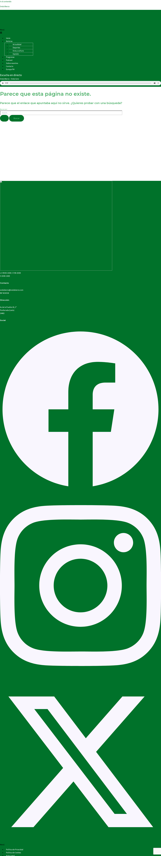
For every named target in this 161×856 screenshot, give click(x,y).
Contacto (9, 66)
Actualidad (17, 44)
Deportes (16, 47)
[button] (80, 31)
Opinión (16, 54)
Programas (10, 57)
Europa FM (10, 69)
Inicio (8, 38)
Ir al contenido (5, 1)
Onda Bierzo (5, 6)
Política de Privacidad (14, 849)
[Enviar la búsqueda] (4, 118)
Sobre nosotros (12, 63)
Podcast (9, 60)
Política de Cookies (13, 852)
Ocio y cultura (18, 51)
